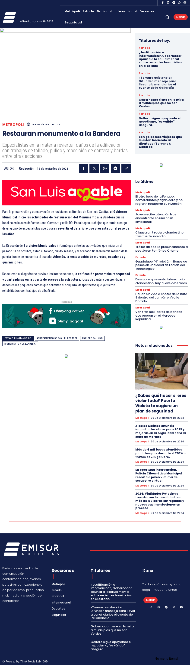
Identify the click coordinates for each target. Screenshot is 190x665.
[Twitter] (94, 168)
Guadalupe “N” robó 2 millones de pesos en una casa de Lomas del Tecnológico (161, 265)
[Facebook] (162, 3)
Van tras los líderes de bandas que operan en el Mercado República (158, 315)
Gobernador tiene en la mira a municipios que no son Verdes (161, 103)
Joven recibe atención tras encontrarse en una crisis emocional (155, 218)
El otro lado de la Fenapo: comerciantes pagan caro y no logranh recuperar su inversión (159, 200)
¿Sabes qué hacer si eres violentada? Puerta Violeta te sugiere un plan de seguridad (160, 403)
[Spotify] (174, 3)
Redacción (27, 168)
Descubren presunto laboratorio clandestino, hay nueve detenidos (161, 281)
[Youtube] (185, 3)
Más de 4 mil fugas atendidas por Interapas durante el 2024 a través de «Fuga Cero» (160, 453)
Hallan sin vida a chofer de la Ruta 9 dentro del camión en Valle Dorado (161, 297)
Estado (140, 257)
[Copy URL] (126, 168)
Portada (144, 48)
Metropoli (13, 124)
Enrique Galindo (92, 338)
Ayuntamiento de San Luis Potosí (57, 338)
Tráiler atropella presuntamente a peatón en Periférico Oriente (161, 249)
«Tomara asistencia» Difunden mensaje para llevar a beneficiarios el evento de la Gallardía (157, 83)
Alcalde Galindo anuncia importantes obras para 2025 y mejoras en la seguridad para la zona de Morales (160, 431)
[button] (167, 17)
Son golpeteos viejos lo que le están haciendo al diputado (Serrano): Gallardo (160, 142)
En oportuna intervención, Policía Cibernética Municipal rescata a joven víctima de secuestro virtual (158, 475)
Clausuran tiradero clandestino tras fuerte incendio (159, 234)
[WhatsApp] (179, 3)
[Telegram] (115, 168)
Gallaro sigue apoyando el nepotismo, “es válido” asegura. (159, 121)
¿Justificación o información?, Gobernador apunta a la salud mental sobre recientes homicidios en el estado (160, 59)
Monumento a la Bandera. (20, 344)
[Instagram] (168, 3)
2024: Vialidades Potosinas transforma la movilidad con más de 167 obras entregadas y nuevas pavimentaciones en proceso (159, 501)
